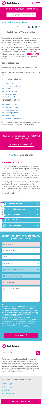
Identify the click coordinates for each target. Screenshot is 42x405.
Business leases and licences (14, 118)
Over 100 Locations (15, 204)
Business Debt (10, 115)
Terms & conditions (8, 393)
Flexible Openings (15, 225)
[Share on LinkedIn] (35, 27)
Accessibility (6, 390)
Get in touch (19, 335)
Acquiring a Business (12, 113)
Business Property (11, 104)
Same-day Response (15, 220)
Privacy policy (8, 384)
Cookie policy (8, 387)
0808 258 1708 (21, 139)
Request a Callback (19, 401)
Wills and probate (11, 91)
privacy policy (26, 313)
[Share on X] (32, 27)
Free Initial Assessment (17, 209)
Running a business (11, 107)
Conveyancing (10, 89)
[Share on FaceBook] (29, 27)
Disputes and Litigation (13, 86)
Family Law (9, 83)
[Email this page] (39, 27)
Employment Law (11, 97)
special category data (12, 315)
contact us (26, 326)
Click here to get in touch (19, 144)
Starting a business (11, 110)
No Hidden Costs (14, 214)
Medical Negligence (11, 94)
